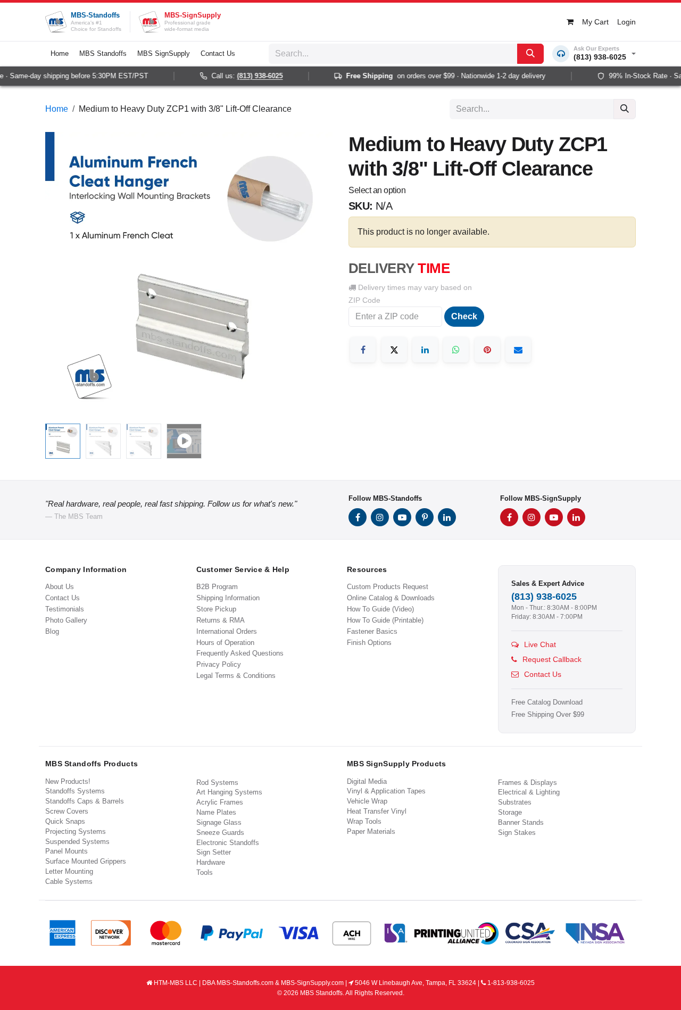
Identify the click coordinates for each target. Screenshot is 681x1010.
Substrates (514, 802)
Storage (510, 812)
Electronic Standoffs (227, 843)
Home (56, 108)
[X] (394, 349)
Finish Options (369, 643)
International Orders (226, 631)
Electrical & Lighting (529, 792)
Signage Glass (219, 822)
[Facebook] (363, 349)
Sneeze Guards (220, 833)
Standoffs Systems (75, 791)
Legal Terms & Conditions (236, 676)
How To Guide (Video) (380, 609)
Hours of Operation (225, 643)
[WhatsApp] (456, 349)
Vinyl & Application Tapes (386, 791)
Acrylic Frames (219, 802)
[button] (59, 275)
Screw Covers (66, 811)
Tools (204, 872)
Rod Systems (217, 783)
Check (464, 316)
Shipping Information (228, 598)
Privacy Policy (218, 664)
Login (626, 22)
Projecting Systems (75, 831)
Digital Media (367, 781)
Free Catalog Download (547, 702)
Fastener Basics (372, 631)
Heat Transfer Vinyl (376, 811)
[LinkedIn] (425, 349)
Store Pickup (216, 609)
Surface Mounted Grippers (85, 861)
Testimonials (64, 609)
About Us (59, 587)
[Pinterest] (487, 349)
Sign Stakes (517, 833)
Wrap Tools (364, 821)
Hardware (210, 862)
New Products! (67, 781)
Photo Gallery (66, 620)
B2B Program (217, 587)
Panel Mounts (66, 851)
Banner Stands (521, 822)
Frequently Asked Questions (240, 653)
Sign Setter (213, 852)
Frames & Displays (527, 783)
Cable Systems (69, 881)
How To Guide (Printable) (385, 620)
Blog (52, 631)
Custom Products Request (387, 587)
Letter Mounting (69, 871)
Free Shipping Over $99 (547, 714)
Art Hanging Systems (229, 792)
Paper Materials (371, 831)
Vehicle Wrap (367, 801)
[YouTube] (402, 517)
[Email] (518, 349)
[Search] (530, 54)
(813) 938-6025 (249, 76)
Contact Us (62, 598)
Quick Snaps (65, 821)
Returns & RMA (220, 620)
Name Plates (216, 812)
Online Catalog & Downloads (391, 598)
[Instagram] (380, 517)
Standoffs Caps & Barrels (84, 801)
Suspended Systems (77, 842)
